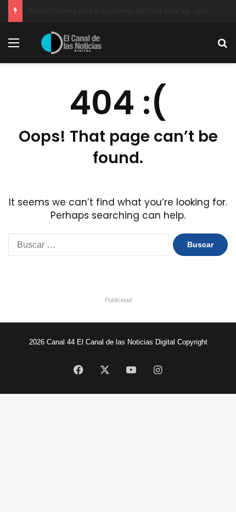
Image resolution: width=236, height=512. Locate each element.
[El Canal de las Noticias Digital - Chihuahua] (71, 42)
